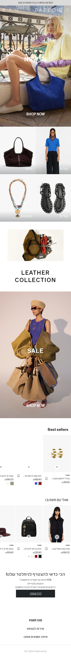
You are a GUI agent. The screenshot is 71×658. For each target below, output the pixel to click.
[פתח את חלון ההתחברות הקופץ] (10, 10)
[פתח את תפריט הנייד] (67, 10)
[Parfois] (48, 10)
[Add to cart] (57, 467)
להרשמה (35, 593)
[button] (46, 478)
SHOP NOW (35, 114)
